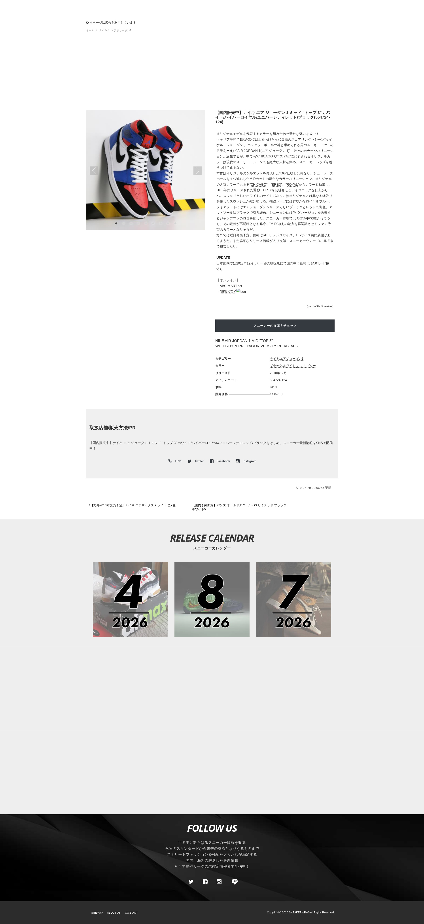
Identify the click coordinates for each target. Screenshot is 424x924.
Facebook (223, 461)
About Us (114, 912)
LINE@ (327, 241)
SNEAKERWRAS (299, 912)
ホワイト (289, 365)
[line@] (233, 881)
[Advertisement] (212, 73)
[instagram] (219, 881)
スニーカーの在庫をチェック (275, 325)
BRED (276, 184)
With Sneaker (323, 306)
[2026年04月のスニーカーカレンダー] (130, 599)
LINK (177, 462)
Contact (131, 912)
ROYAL (292, 184)
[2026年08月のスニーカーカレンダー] (212, 599)
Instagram (249, 461)
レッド (301, 365)
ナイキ (274, 358)
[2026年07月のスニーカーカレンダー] (293, 599)
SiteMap (97, 912)
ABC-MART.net (231, 286)
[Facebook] (205, 881)
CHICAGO (258, 184)
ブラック (276, 365)
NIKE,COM (228, 291)
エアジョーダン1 (291, 358)
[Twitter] (191, 881)
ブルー (311, 365)
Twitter (199, 461)
